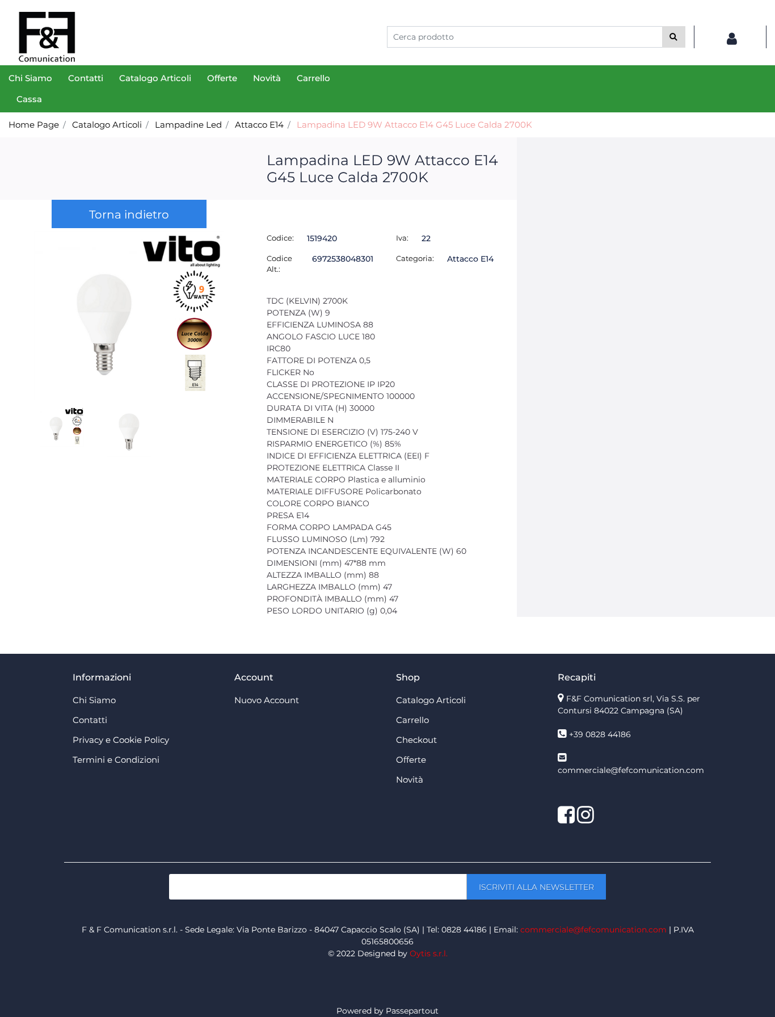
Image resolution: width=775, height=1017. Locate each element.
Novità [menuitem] (267, 78)
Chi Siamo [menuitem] (30, 78)
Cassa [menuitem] (29, 99)
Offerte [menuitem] (222, 78)
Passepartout (412, 1011)
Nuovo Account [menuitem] (266, 700)
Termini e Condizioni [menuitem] (116, 759)
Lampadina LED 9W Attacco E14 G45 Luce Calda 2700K (414, 124)
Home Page (34, 124)
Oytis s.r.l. (429, 953)
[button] (673, 37)
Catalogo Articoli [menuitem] (155, 78)
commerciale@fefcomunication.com (631, 770)
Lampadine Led (188, 124)
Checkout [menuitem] (416, 739)
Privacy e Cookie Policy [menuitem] (121, 739)
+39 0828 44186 (600, 734)
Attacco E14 (259, 124)
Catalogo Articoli (107, 124)
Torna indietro (129, 214)
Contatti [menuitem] (85, 78)
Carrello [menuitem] (313, 78)
